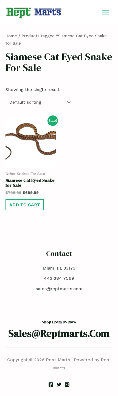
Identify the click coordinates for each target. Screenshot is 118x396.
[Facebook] (50, 384)
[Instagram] (67, 384)
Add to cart (24, 204)
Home (11, 35)
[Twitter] (59, 384)
